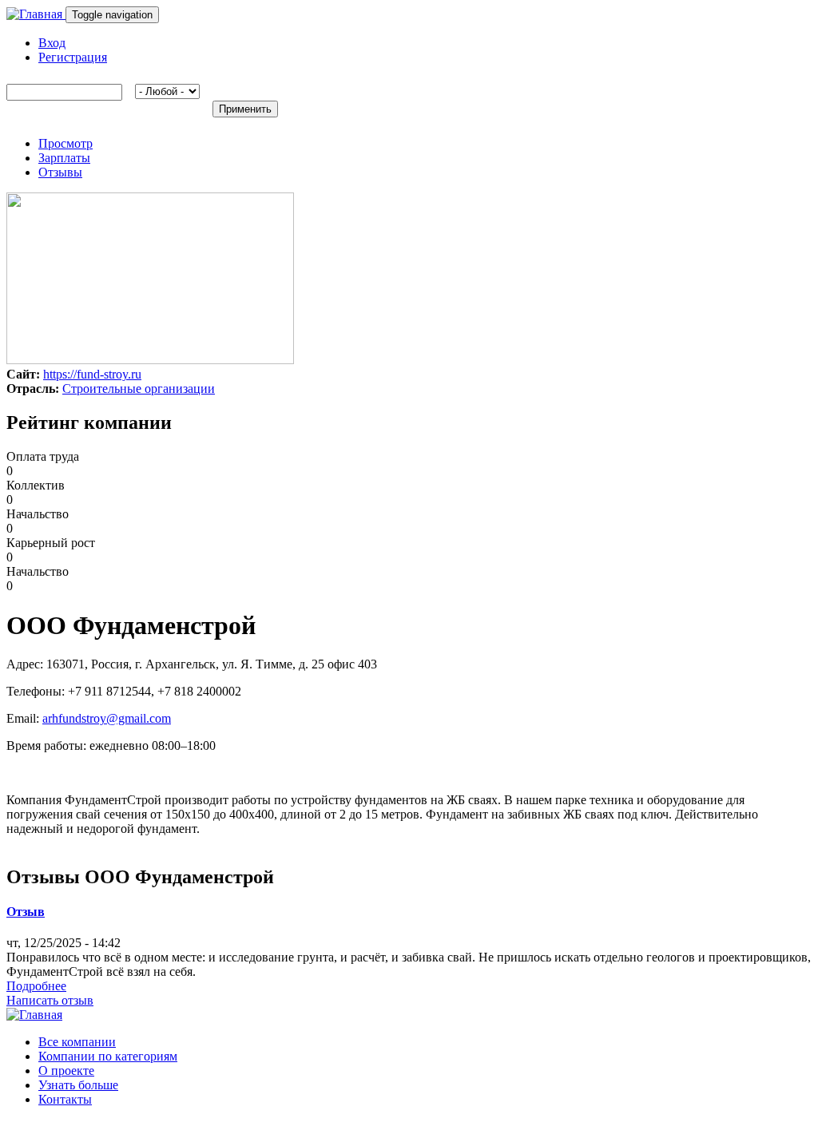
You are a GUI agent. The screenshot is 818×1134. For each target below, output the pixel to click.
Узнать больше (78, 1085)
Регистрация (72, 57)
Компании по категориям (107, 1056)
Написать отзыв (49, 1000)
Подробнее (36, 986)
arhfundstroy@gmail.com (106, 718)
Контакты (65, 1099)
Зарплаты (64, 158)
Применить (245, 109)
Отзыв (25, 911)
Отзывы (60, 172)
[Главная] (36, 14)
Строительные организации (138, 388)
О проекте (66, 1070)
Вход (52, 43)
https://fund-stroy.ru (92, 374)
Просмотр (65, 143)
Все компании (77, 1042)
